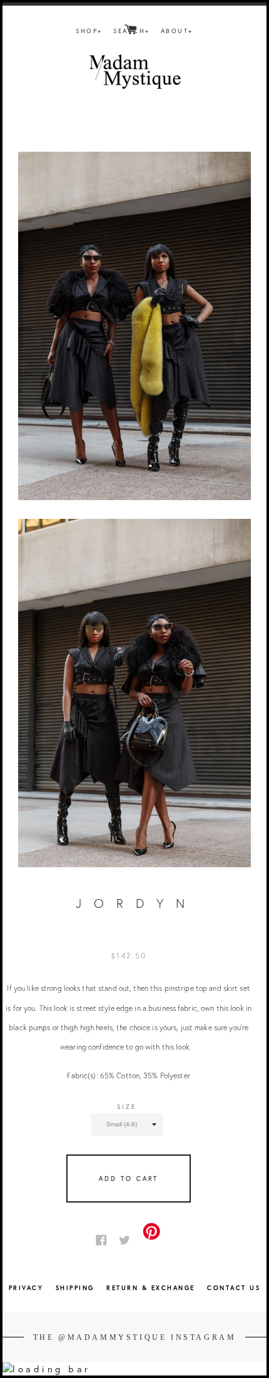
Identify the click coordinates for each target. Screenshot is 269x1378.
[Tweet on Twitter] (127, 1239)
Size (126, 1107)
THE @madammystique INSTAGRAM (134, 1337)
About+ (177, 31)
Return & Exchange (152, 1288)
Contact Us (233, 1288)
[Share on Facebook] (104, 1239)
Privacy (26, 1288)
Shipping (77, 1288)
